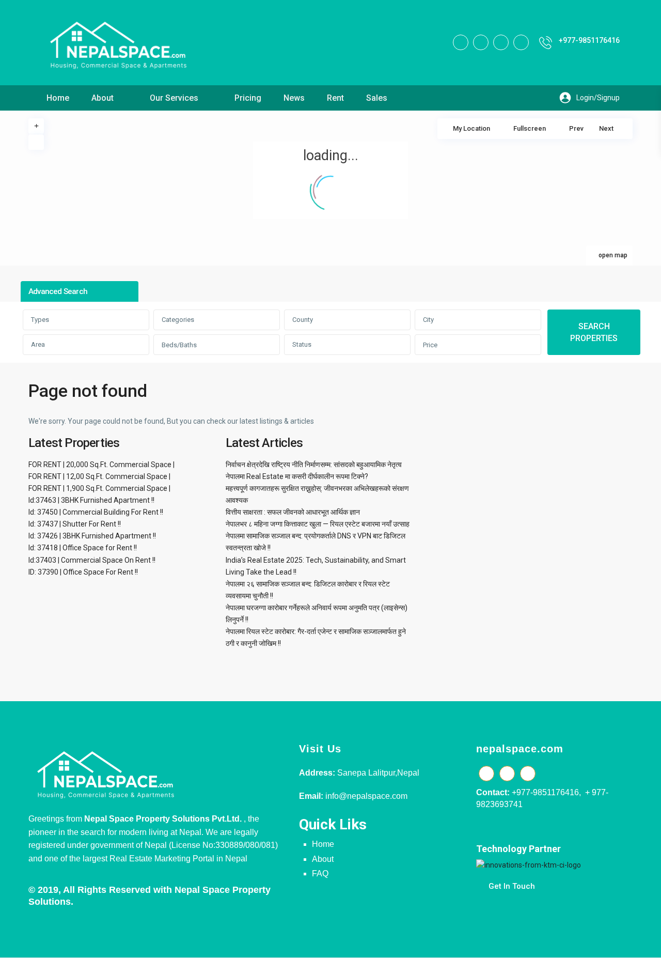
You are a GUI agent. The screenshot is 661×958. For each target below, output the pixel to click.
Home (57, 98)
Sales (376, 98)
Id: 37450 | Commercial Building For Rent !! (95, 512)
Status (301, 344)
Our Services (174, 98)
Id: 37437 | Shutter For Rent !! (74, 524)
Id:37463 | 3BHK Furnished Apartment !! (91, 500)
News (294, 98)
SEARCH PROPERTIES (594, 332)
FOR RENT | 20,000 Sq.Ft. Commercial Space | (101, 464)
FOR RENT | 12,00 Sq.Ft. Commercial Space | (99, 476)
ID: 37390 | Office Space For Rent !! (83, 572)
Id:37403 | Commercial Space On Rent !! (91, 560)
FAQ (320, 873)
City (428, 319)
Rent (335, 98)
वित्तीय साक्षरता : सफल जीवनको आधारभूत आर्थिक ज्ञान (293, 512)
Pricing (247, 98)
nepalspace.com (519, 748)
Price (430, 345)
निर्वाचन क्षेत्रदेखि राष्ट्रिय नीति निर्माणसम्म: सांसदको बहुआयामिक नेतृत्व (314, 464)
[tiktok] (481, 42)
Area (38, 344)
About (102, 98)
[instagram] (521, 42)
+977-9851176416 (589, 40)
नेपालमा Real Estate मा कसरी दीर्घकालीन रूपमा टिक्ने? (297, 476)
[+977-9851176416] (545, 42)
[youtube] (501, 42)
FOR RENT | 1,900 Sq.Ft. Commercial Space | (99, 488)
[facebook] (460, 42)
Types (40, 319)
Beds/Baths (179, 345)
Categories (178, 319)
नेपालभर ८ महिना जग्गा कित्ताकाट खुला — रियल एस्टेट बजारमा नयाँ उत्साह (318, 524)
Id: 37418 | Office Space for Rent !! (82, 548)
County (302, 319)
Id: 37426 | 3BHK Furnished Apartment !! (92, 536)
